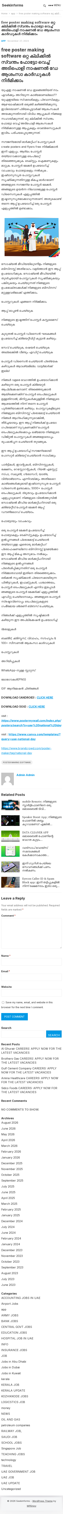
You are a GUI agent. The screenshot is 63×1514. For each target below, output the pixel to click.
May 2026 (8, 1134)
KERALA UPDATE (13, 1390)
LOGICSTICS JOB (13, 1402)
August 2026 (9, 1122)
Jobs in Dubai (10, 1367)
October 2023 (10, 1261)
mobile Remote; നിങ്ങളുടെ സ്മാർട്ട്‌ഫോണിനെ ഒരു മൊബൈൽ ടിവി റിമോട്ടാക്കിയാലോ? (39, 807)
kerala (5, 1379)
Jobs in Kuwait (11, 1373)
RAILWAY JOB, (11, 1431)
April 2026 (8, 1140)
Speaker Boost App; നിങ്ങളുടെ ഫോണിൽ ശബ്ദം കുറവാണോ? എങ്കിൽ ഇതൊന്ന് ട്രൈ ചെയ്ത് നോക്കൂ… (42, 824)
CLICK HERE (45, 697)
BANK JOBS (9, 1321)
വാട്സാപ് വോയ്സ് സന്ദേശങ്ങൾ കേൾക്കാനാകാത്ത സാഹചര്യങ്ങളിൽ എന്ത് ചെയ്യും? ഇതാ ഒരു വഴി (38, 855)
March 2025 (9, 1203)
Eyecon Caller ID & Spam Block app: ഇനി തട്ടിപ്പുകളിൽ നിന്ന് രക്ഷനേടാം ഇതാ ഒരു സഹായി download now (40, 884)
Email (5, 971)
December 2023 (11, 1250)
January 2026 (10, 1157)
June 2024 (8, 1232)
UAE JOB (7, 1477)
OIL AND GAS (10, 1419)
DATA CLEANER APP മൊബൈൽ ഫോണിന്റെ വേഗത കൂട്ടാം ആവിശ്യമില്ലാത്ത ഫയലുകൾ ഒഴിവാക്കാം (37, 839)
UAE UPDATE (10, 1483)
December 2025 (11, 1163)
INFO (4, 1344)
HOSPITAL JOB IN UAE (17, 1338)
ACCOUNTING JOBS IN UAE (20, 1298)
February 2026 (11, 1151)
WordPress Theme (42, 1501)
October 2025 (10, 1174)
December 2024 (12, 1221)
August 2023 (9, 1273)
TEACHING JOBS (13, 1454)
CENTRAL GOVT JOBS (16, 1327)
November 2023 (12, 1256)
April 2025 (8, 1198)
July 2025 (7, 1186)
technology (8, 1460)
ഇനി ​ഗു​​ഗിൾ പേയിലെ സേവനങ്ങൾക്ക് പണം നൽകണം (36, 866)
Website (6, 986)
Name (5, 955)
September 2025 (12, 1180)
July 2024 (8, 1227)
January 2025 (10, 1215)
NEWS (5, 1413)
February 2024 (11, 1238)
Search (6, 1028)
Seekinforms (12, 5)
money (5, 1408)
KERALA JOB (10, 1384)
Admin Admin (25, 775)
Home (4, 13)
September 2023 (12, 1267)
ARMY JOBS (9, 1315)
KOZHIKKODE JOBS (14, 1396)
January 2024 (10, 1244)
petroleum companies (15, 1425)
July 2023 (7, 1279)
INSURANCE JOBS (14, 1350)
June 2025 (8, 1192)
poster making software (17, 762)
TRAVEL (6, 1466)
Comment (8, 915)
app (13, 13)
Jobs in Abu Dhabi (13, 1361)
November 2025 (12, 1169)
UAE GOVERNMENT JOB (18, 1471)
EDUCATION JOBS (14, 1332)
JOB (4, 1356)
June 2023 (8, 1285)
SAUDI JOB (9, 1437)
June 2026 (8, 1128)
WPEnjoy (31, 1505)
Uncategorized (11, 1489)
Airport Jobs (9, 1303)
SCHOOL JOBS (11, 1442)
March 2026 (9, 1146)
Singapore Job (11, 1448)
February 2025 (11, 1209)
